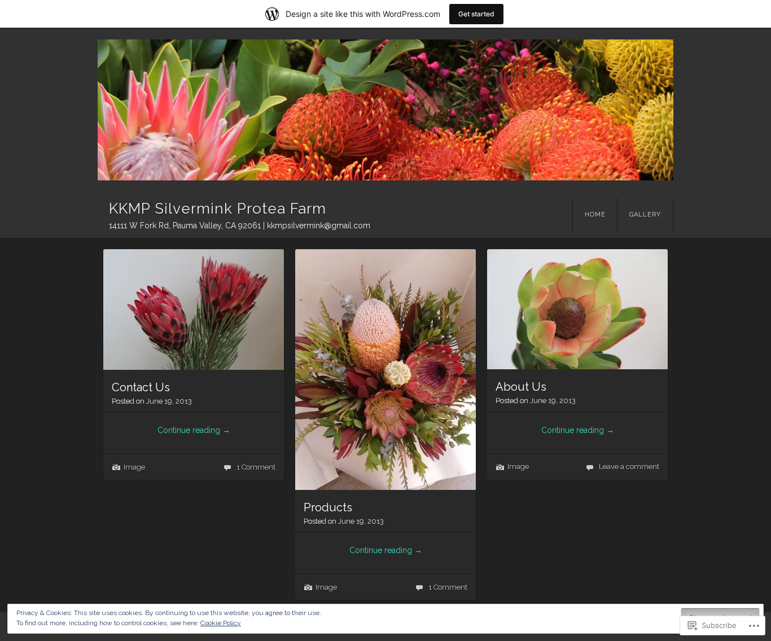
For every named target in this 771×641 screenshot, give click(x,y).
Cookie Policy (220, 623)
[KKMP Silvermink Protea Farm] (385, 109)
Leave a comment (629, 466)
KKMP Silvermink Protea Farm (217, 208)
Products (328, 507)
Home (595, 214)
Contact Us (141, 387)
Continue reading (193, 430)
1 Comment (255, 467)
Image (134, 467)
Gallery (645, 214)
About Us (521, 387)
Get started (476, 14)
